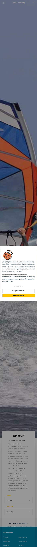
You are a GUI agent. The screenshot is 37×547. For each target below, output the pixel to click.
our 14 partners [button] (20, 261)
